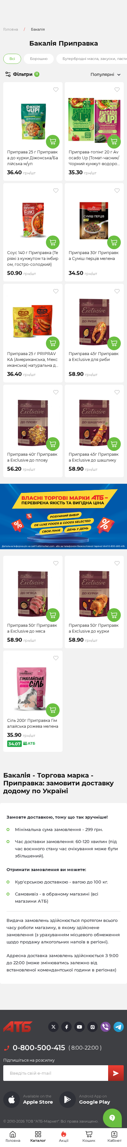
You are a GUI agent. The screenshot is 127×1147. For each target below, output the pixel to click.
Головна (10, 29)
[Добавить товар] (53, 142)
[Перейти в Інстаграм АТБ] (92, 1027)
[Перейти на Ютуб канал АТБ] (79, 1027)
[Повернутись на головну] (18, 1026)
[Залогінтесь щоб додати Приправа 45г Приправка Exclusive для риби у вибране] (117, 291)
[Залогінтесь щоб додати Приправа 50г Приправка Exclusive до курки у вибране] (117, 563)
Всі (12, 58)
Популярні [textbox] (102, 74)
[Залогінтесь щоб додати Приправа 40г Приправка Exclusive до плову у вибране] (56, 392)
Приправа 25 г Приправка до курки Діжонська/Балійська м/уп (32, 158)
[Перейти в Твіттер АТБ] (53, 1027)
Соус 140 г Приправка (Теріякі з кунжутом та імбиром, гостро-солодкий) (32, 258)
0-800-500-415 (39, 1047)
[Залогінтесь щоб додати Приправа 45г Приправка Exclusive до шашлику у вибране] (117, 392)
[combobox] (94, 74)
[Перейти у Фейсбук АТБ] (66, 1027)
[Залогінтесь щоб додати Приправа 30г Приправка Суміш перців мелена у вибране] (117, 190)
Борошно (39, 58)
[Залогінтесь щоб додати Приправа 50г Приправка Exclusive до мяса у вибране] (56, 563)
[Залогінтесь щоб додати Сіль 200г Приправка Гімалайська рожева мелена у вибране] (56, 658)
